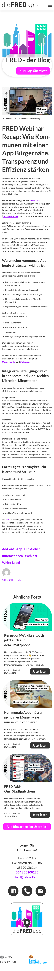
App (19, 549)
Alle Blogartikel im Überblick (27, 827)
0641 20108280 (27, 872)
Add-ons (8, 549)
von (29, 118)
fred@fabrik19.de (27, 877)
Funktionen (32, 549)
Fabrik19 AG (35, 200)
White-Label (11, 562)
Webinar (31, 556)
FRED (8, 519)
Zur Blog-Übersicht (33, 71)
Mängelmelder (9, 362)
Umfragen (24, 362)
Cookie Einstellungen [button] (38, 961)
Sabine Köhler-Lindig (11, 580)
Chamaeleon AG (10, 216)
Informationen (12, 556)
